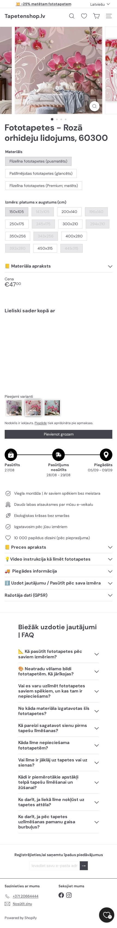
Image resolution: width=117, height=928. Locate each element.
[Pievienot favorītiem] (105, 329)
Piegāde (41, 423)
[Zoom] (94, 106)
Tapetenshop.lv (25, 16)
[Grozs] (96, 16)
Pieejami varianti (19, 396)
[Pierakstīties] (84, 865)
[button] (14, 408)
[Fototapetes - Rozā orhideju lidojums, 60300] (58, 334)
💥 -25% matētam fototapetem (43, 4)
